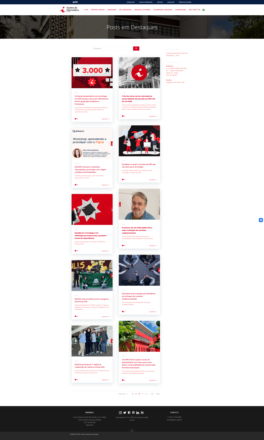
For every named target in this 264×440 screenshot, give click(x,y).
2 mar (123, 92)
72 (146, 394)
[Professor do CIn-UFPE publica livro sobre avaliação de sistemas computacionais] (139, 204)
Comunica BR (130, 2)
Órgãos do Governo (185, 2)
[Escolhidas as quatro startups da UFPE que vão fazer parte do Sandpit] (139, 140)
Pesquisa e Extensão (142, 10)
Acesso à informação (145, 2)
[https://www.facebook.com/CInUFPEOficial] (129, 412)
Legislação (170, 2)
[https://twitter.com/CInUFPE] (124, 412)
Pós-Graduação (125, 10)
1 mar (123, 161)
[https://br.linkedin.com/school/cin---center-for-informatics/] (137, 412)
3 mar (76, 92)
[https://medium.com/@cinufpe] (142, 412)
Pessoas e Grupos (98, 10)
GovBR (75, 2)
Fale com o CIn (194, 10)
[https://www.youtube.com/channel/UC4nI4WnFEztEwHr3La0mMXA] (133, 412)
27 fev (123, 290)
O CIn (86, 10)
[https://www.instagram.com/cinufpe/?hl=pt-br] (120, 412)
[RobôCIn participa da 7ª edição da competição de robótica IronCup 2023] (92, 341)
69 (136, 394)
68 (133, 394)
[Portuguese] (204, 10)
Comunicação (180, 10)
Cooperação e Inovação (162, 10)
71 (143, 394)
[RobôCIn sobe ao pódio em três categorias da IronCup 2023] (92, 275)
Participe (160, 2)
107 (152, 394)
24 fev (123, 356)
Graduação (111, 10)
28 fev (123, 224)
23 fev (76, 361)
